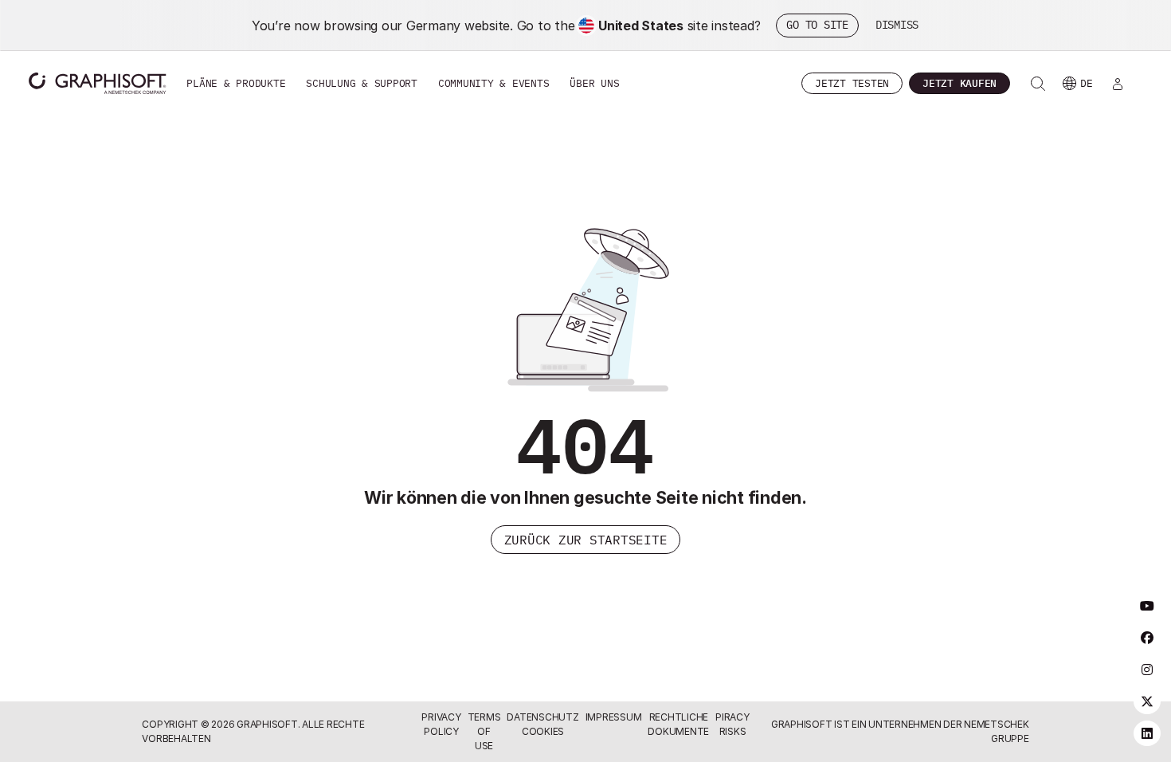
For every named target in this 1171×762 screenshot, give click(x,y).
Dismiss (896, 25)
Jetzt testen (852, 83)
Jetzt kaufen (959, 83)
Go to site (817, 25)
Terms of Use (484, 731)
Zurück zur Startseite (586, 540)
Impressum (614, 717)
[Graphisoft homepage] (97, 83)
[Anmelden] (1117, 84)
